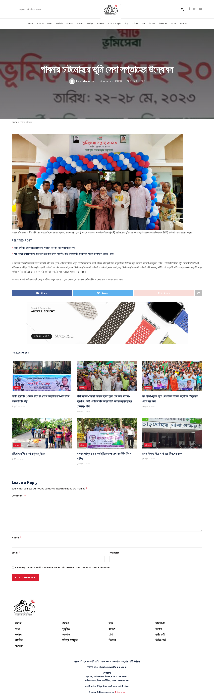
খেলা (143, 23)
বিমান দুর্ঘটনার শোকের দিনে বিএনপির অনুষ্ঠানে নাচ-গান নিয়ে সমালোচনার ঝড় (44, 247)
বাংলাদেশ (69, 23)
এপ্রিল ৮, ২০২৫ (84, 463)
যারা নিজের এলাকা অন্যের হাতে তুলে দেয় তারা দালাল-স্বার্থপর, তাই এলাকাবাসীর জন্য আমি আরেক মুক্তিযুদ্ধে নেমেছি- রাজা (64, 253)
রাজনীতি (59, 23)
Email (16, 552)
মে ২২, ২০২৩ (105, 80)
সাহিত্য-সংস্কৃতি (114, 23)
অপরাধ (49, 23)
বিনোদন (152, 23)
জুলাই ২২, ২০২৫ (19, 406)
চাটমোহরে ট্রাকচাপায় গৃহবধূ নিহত (28, 453)
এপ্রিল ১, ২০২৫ (149, 458)
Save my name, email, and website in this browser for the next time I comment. (63, 567)
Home (14, 122)
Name (16, 537)
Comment (19, 495)
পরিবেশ (80, 23)
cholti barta (87, 80)
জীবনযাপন (163, 23)
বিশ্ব (127, 23)
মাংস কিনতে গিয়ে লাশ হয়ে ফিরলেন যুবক (162, 453)
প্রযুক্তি (90, 23)
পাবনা (39, 23)
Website (115, 552)
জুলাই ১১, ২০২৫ (84, 411)
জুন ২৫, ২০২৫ (18, 458)
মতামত (173, 23)
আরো (182, 23)
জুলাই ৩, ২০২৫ (149, 406)
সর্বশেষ (30, 23)
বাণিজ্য (135, 23)
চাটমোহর (118, 80)
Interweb (120, 691)
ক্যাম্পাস (100, 23)
